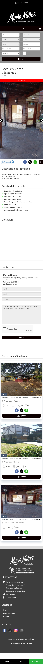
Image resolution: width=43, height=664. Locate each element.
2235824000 (22, 3)
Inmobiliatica (20, 639)
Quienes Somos (9, 613)
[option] (21, 120)
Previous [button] (1, 120)
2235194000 (11, 594)
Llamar (21, 661)
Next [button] (41, 120)
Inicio (5, 610)
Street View (8, 162)
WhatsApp (36, 661)
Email (7, 661)
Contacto (6, 617)
